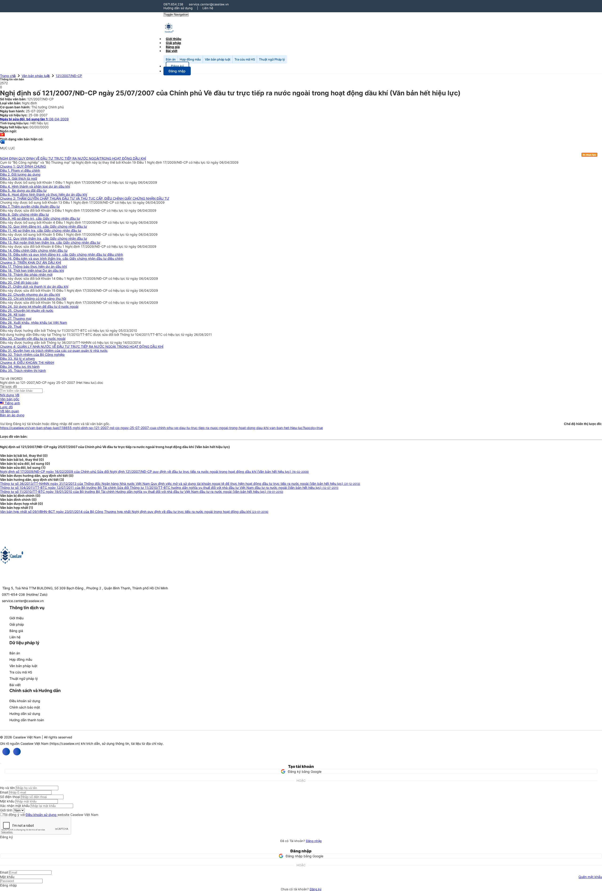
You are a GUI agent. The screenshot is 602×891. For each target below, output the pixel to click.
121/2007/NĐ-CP (69, 76)
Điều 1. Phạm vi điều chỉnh (20, 170)
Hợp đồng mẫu (190, 59)
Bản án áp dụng (12, 415)
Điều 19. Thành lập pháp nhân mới (26, 274)
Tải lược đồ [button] (8, 387)
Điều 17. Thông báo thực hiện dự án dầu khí (33, 266)
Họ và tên (7, 788)
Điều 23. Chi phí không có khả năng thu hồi (33, 298)
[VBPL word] (2, 144)
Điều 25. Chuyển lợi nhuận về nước (26, 310)
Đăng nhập (314, 841)
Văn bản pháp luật (217, 59)
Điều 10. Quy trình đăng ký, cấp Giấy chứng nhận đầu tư (43, 226)
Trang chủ (8, 76)
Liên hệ (207, 8)
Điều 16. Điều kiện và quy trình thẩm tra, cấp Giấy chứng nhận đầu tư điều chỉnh (61, 258)
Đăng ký (315, 889)
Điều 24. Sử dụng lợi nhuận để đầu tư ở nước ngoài (39, 306)
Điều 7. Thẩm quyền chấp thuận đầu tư (30, 206)
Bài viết (171, 51)
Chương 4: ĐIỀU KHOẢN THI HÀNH (27, 362)
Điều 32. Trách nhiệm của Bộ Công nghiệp (32, 354)
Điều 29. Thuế (10, 326)
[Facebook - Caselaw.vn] (6, 751)
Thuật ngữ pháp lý (23, 678)
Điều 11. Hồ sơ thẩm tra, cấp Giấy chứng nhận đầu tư (40, 230)
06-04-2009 (34, 119)
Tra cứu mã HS (244, 59)
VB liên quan (9, 411)
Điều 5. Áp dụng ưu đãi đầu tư (23, 190)
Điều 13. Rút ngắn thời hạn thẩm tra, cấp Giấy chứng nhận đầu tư (50, 242)
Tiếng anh (12, 403)
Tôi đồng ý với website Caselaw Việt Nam (50, 815)
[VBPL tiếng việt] (2, 135)
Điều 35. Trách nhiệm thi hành (23, 371)
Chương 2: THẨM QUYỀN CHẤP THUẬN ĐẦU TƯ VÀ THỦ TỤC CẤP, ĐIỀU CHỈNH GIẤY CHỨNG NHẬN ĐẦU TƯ (84, 198)
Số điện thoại (10, 797)
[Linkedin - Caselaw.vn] (17, 751)
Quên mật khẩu (590, 877)
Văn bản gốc (9, 399)
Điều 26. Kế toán (12, 314)
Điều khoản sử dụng (24, 701)
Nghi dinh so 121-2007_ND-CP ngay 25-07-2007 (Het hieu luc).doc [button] (51, 383)
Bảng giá (16, 631)
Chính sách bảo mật (24, 707)
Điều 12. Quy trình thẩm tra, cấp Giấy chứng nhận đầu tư (43, 238)
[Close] (0, 763)
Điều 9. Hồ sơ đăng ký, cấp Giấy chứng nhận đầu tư (40, 218)
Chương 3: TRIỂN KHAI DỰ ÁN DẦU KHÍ (30, 262)
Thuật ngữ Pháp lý (272, 59)
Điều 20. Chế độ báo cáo (19, 282)
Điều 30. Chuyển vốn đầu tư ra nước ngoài (32, 338)
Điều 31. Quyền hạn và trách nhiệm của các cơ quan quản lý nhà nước (54, 350)
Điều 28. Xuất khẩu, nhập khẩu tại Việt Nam (33, 322)
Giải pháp (16, 624)
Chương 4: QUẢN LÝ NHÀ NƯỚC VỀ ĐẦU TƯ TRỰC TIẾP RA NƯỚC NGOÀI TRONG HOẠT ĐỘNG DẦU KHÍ (81, 346)
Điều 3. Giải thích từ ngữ (18, 178)
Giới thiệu (16, 618)
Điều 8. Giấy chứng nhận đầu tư (24, 214)
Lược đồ (6, 407)
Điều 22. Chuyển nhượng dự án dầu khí (30, 294)
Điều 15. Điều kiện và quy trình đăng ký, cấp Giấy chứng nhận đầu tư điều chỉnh (61, 254)
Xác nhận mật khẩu (15, 806)
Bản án (171, 59)
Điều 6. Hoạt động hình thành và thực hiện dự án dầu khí (43, 194)
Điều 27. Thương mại (15, 318)
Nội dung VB (9, 395)
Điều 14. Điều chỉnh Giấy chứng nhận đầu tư (33, 250)
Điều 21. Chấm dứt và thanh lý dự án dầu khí (34, 286)
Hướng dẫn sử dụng (178, 8)
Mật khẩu (7, 801)
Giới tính (6, 810)
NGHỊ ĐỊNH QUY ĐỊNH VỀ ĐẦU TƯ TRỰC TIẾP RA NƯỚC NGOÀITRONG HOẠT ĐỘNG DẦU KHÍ (73, 158)
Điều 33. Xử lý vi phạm (17, 358)
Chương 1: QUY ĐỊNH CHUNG (23, 166)
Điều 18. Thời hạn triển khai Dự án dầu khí (32, 270)
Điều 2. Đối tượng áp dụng (20, 174)
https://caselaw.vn (65, 743)
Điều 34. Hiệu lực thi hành (20, 366)
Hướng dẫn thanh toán (26, 720)
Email (4, 792)
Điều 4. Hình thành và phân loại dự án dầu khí (35, 186)
